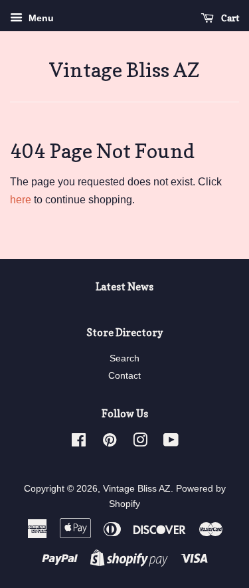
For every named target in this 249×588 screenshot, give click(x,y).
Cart (229, 17)
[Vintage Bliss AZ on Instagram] (140, 443)
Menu (40, 18)
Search (124, 358)
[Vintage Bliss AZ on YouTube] (171, 443)
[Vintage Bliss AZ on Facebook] (78, 443)
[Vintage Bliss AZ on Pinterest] (109, 443)
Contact (124, 376)
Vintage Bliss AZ (124, 70)
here (20, 199)
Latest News (124, 286)
